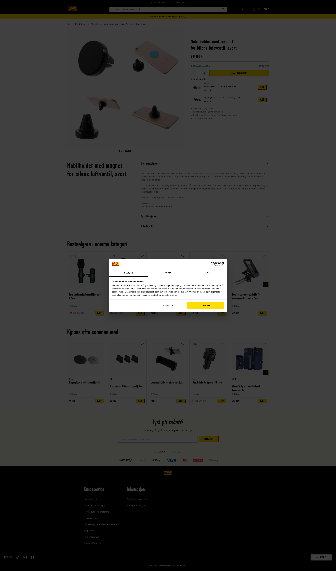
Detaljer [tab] (168, 272)
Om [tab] (207, 272)
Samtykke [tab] (128, 273)
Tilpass (166, 305)
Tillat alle (205, 305)
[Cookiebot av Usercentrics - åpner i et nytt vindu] (212, 264)
